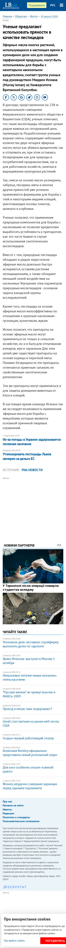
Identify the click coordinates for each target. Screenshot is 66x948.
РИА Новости (32, 470)
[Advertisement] (33, 505)
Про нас (7, 801)
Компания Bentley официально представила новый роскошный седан (30, 752)
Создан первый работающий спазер (28, 738)
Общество (21, 16)
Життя (33, 16)
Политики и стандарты (16, 817)
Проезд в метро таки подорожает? (27, 709)
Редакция (8, 813)
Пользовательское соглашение (21, 821)
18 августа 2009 (49, 16)
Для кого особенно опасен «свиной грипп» (28, 769)
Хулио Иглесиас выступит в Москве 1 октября (29, 661)
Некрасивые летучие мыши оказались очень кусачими (29, 677)
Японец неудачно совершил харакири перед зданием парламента (30, 786)
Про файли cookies (14, 940)
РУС (52, 5)
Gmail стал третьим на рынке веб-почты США (31, 723)
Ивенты (7, 809)
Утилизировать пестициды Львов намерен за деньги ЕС (27, 456)
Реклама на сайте (13, 805)
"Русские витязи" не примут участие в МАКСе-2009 (29, 694)
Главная (7, 16)
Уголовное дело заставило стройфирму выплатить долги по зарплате (30, 644)
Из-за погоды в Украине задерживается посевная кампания (32, 441)
